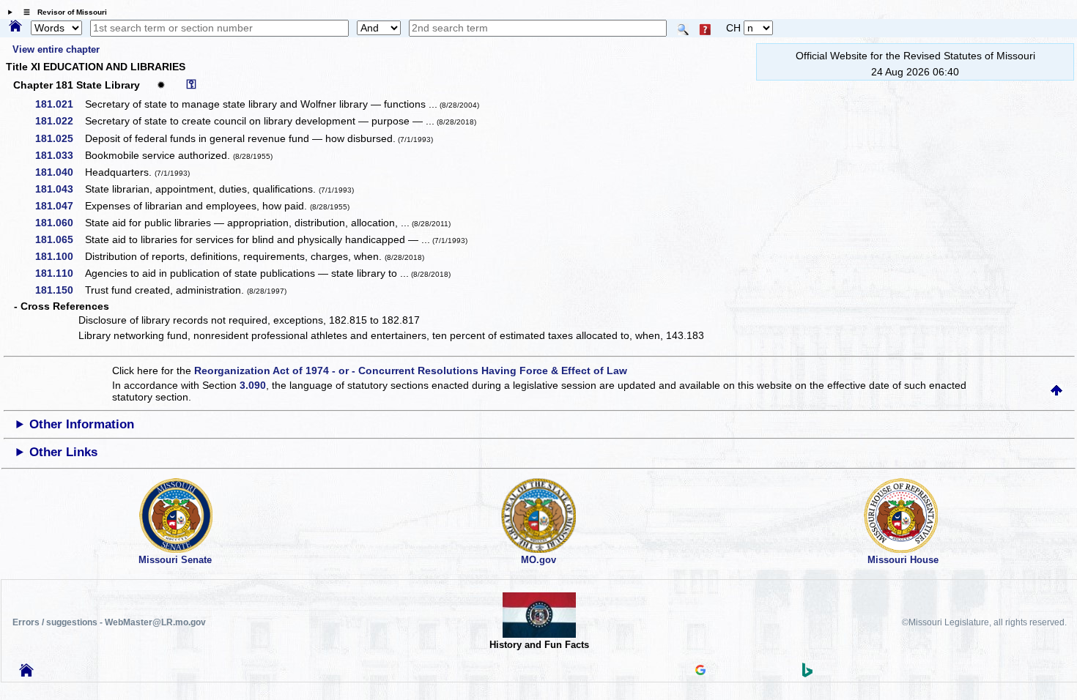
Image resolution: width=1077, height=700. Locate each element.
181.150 (59, 290)
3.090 (253, 385)
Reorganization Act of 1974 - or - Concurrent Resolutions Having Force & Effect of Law (410, 370)
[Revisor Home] (26, 673)
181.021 (59, 104)
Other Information (81, 424)
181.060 (59, 222)
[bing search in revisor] (807, 673)
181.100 (59, 256)
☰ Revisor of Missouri (61, 12)
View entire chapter (55, 49)
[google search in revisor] (700, 671)
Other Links (63, 452)
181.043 (59, 189)
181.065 (59, 239)
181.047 (59, 206)
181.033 (59, 155)
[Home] (15, 27)
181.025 (59, 138)
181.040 (59, 172)
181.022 (59, 121)
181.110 (59, 273)
